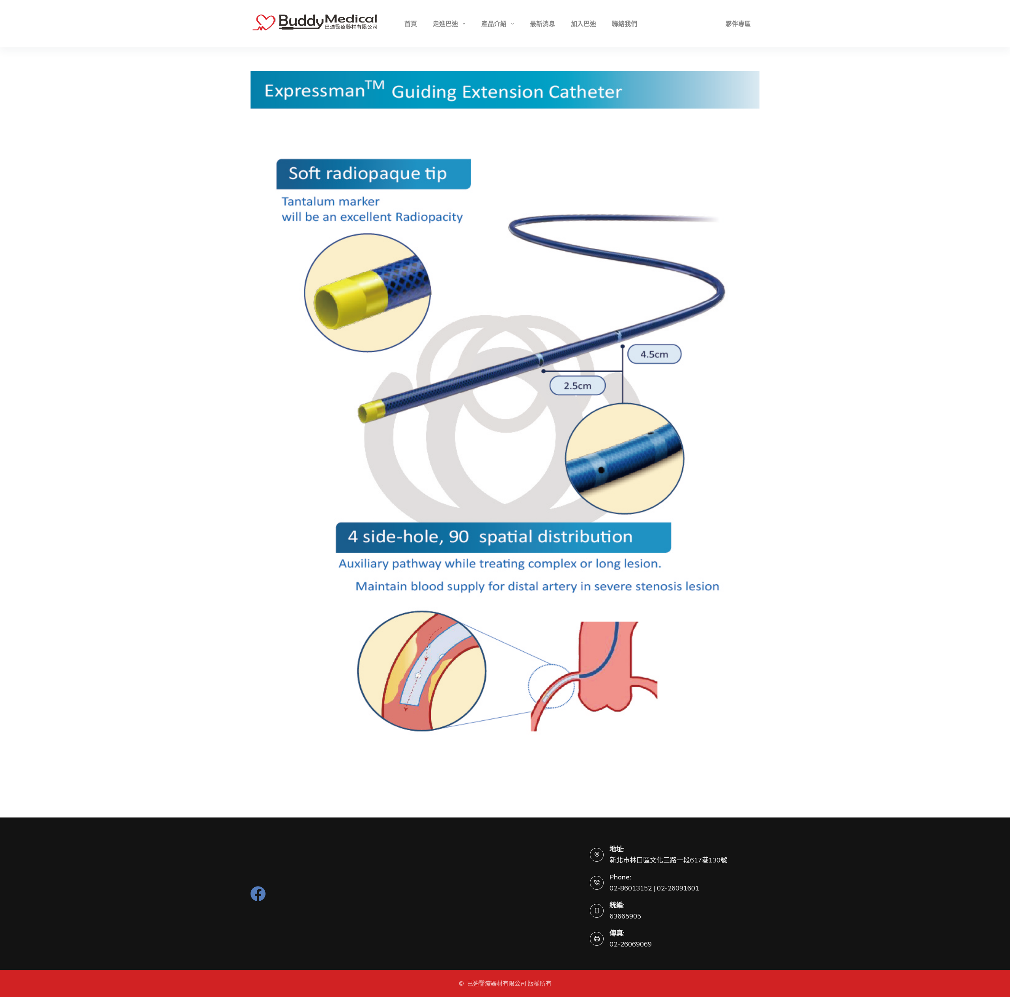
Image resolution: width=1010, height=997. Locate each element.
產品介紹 (494, 24)
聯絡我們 (624, 24)
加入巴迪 (583, 24)
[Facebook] (258, 893)
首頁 (410, 24)
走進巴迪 (445, 24)
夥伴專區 (738, 24)
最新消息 (542, 24)
